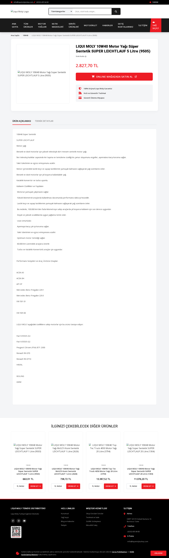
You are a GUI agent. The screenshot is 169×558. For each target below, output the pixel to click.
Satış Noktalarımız (125, 25)
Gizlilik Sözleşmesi (93, 521)
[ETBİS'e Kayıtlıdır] (16, 532)
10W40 (25, 35)
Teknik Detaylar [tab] (44, 121)
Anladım (158, 553)
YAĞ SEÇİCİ (155, 27)
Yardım (155, 2)
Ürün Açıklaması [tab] (21, 121)
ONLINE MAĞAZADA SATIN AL (114, 76)
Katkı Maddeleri (58, 25)
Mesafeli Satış (91, 525)
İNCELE (21, 486)
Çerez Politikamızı (119, 552)
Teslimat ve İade (92, 517)
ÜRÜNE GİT (34, 486)
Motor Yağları (42, 25)
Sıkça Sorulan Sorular (94, 513)
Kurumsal (65, 513)
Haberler (107, 25)
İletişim (143, 25)
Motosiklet (90, 25)
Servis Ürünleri (74, 25)
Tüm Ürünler (28, 25)
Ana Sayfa (15, 25)
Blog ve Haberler (67, 521)
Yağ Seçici (65, 517)
